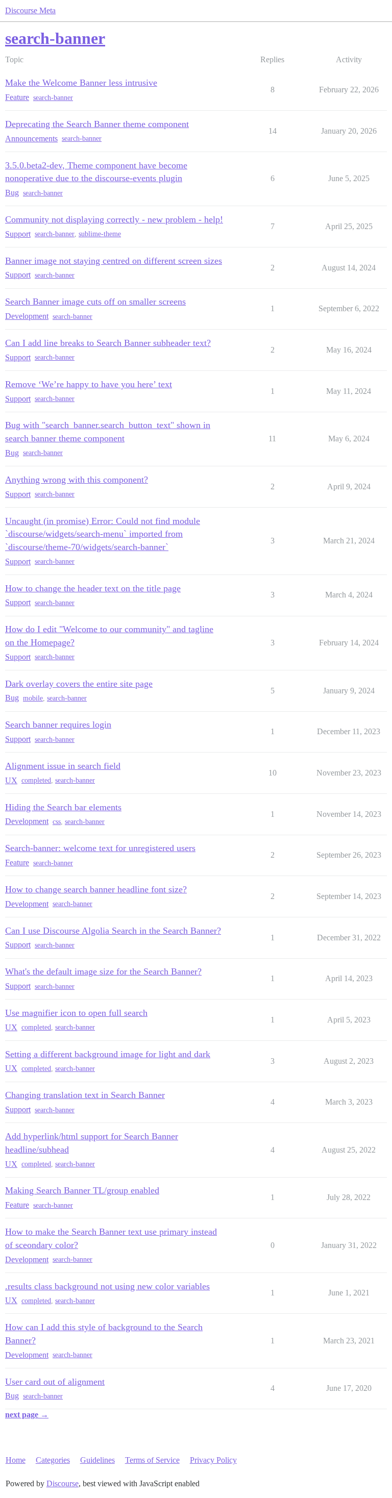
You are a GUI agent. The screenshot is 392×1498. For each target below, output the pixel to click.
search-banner (53, 98)
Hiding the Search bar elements (63, 807)
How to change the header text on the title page (93, 588)
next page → (26, 1414)
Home (16, 1460)
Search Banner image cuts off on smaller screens (95, 301)
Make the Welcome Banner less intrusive (81, 83)
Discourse (62, 1483)
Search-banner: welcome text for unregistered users (100, 848)
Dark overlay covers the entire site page (79, 684)
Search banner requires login (58, 724)
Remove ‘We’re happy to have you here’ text (88, 384)
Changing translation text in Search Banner (85, 1095)
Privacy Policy (213, 1460)
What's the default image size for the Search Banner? (103, 971)
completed (36, 780)
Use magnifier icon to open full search (76, 1013)
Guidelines (97, 1460)
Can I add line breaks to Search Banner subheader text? (108, 343)
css (57, 822)
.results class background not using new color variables (107, 1286)
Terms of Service (152, 1460)
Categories (53, 1460)
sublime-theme (100, 234)
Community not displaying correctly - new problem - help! (114, 219)
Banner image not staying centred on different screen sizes (113, 261)
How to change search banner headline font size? (96, 889)
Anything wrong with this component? (76, 480)
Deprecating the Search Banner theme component (97, 124)
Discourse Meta (30, 10)
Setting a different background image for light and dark (107, 1054)
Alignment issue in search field (62, 766)
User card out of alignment (55, 1382)
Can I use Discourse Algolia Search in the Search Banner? (113, 931)
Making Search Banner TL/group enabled (82, 1190)
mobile (33, 698)
